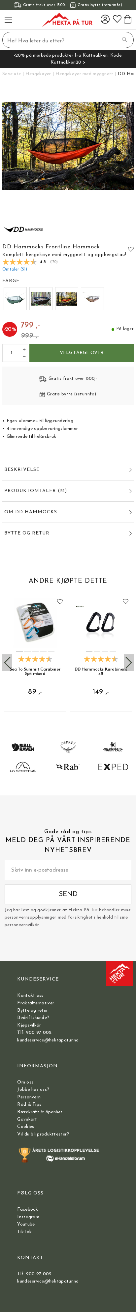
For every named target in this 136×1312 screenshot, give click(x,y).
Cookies (25, 1126)
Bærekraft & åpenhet (39, 1112)
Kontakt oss (30, 995)
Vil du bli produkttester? (43, 1134)
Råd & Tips (29, 1104)
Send (68, 894)
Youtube (26, 1224)
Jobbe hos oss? (33, 1089)
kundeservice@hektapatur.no (48, 1040)
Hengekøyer (38, 74)
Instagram (28, 1217)
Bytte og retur (32, 1010)
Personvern (29, 1097)
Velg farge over (82, 352)
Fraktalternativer (35, 1003)
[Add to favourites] (131, 249)
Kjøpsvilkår (29, 1025)
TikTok (24, 1232)
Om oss (25, 1082)
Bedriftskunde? (33, 1017)
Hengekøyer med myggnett (84, 74)
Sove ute (11, 74)
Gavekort (27, 1119)
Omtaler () (14, 270)
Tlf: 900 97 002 (34, 1032)
